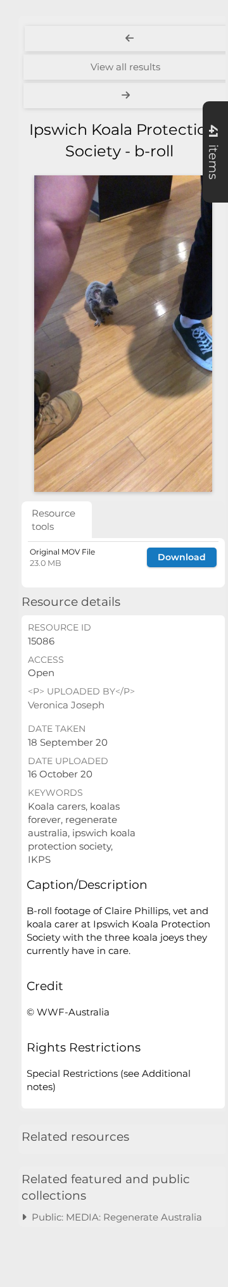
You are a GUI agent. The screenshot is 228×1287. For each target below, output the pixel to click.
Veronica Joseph (66, 705)
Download (182, 557)
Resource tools (53, 519)
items (213, 152)
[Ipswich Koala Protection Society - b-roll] (123, 333)
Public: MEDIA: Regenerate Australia (114, 1217)
